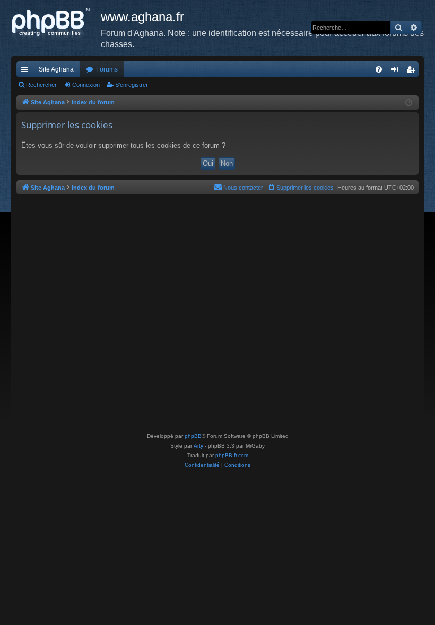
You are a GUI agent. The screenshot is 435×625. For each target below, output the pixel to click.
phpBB (193, 436)
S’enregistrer (131, 85)
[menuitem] (379, 69)
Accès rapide (26, 71)
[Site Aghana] (56, 24)
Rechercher (41, 85)
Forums (107, 69)
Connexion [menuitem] (397, 71)
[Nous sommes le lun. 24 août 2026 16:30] (408, 103)
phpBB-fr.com (231, 455)
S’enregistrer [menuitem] (413, 71)
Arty (198, 446)
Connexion (86, 85)
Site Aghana (56, 69)
